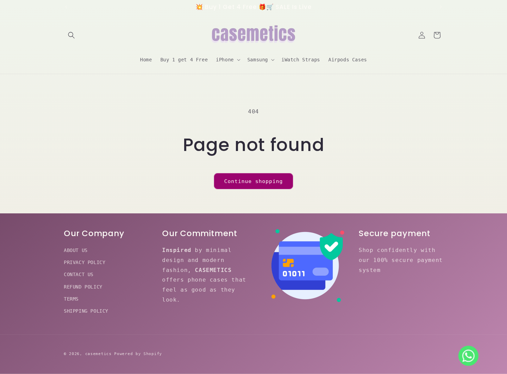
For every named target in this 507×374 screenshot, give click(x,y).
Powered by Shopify (138, 354)
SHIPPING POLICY (86, 311)
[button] (71, 35)
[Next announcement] (440, 6)
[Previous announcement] (66, 6)
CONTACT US (78, 274)
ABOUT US (76, 250)
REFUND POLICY (83, 287)
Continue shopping (253, 181)
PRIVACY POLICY (84, 262)
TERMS (71, 299)
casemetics (98, 354)
